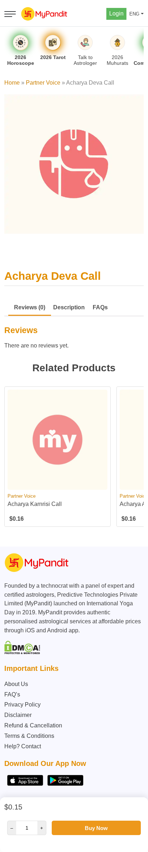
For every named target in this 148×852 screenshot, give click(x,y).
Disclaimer (18, 715)
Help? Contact (22, 746)
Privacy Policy (22, 704)
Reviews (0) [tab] (29, 307)
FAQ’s (12, 694)
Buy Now (96, 828)
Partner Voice (43, 83)
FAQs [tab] (100, 307)
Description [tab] (69, 307)
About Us (16, 684)
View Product (58, 484)
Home (12, 83)
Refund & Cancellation (33, 725)
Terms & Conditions (29, 736)
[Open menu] (10, 14)
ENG (134, 14)
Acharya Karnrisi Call (35, 504)
